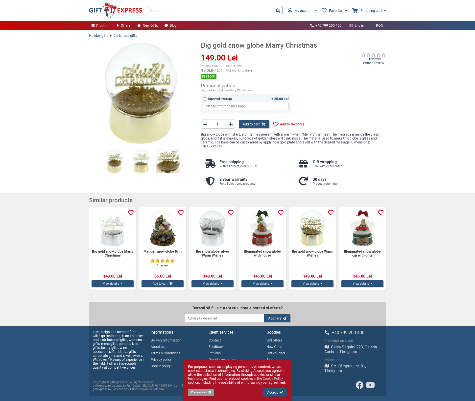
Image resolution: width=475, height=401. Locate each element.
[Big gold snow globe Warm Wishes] (312, 228)
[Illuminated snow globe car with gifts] (362, 228)
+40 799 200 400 (328, 25)
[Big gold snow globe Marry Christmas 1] (114, 161)
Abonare (274, 318)
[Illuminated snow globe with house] (262, 228)
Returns (215, 353)
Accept (272, 392)
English (360, 25)
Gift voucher (275, 353)
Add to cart (251, 124)
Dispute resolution (222, 359)
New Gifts (150, 25)
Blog (173, 25)
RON (379, 25)
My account (304, 11)
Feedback (216, 347)
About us (158, 347)
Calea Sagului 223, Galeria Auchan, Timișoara (350, 349)
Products (103, 26)
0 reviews (373, 59)
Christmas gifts (125, 36)
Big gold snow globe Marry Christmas (112, 253)
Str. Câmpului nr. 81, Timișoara (345, 368)
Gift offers (274, 340)
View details (111, 283)
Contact (215, 340)
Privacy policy (161, 359)
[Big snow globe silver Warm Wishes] (212, 228)
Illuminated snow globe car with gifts (362, 253)
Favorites (336, 11)
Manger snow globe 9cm (162, 251)
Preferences (199, 392)
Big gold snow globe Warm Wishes (312, 253)
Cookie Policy (273, 379)
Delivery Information (166, 340)
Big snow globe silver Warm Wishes (212, 253)
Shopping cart (371, 11)
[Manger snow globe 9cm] (163, 228)
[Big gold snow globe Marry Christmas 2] (141, 161)
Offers (125, 25)
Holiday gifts (98, 36)
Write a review (373, 63)
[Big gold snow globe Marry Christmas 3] (168, 161)
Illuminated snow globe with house (262, 253)
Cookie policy (161, 366)
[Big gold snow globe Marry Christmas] (141, 93)
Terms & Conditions (165, 353)
